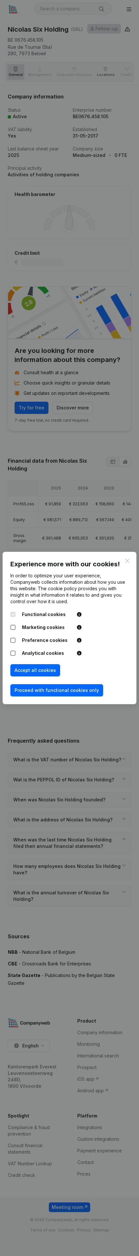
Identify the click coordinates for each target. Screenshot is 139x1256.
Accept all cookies (35, 670)
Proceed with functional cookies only (57, 690)
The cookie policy (57, 588)
